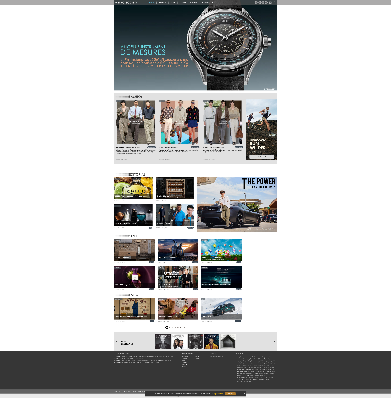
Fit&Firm (256, 375)
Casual (264, 369)
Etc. (249, 361)
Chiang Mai (271, 361)
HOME (151, 3)
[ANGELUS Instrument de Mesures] (195, 45)
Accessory (248, 373)
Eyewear (249, 369)
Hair (263, 363)
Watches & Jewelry (144, 356)
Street (258, 361)
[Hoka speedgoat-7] (261, 130)
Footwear (262, 379)
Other (260, 359)
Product (250, 377)
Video (157, 362)
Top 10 (152, 362)
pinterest (184, 362)
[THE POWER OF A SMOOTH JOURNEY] (237, 204)
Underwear (253, 365)
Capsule (268, 371)
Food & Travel (131, 360)
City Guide (146, 362)
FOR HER (193, 3)
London (258, 357)
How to (124, 360)
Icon (136, 358)
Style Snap (142, 358)
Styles (150, 227)
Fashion (162, 3)
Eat (238, 357)
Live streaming (155, 356)
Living (268, 379)
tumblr (184, 366)
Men (273, 371)
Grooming (123, 358)
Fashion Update (132, 356)
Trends (265, 373)
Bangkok (261, 365)
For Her (172, 356)
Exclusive (125, 362)
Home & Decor (154, 360)
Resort (245, 361)
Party (250, 363)
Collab (262, 371)
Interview (240, 365)
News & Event (168, 360)
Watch (242, 379)
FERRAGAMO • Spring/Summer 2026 (128, 147)
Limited (266, 365)
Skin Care (195, 262)
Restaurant (240, 371)
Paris (248, 367)
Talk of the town (242, 363)
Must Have (132, 362)
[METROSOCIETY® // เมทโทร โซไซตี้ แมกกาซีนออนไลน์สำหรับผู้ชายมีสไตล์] (126, 3)
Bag (254, 373)
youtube (184, 364)
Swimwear (246, 359)
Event (261, 377)
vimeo (197, 358)
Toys (161, 360)
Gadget (255, 379)
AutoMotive (238, 321)
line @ (197, 356)
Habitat (259, 367)
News (244, 375)
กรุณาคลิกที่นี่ (218, 394)
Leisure (183, 3)
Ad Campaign (256, 369)
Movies (243, 367)
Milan (269, 359)
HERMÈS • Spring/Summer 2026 (213, 147)
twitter (184, 360)
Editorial (206, 3)
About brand (165, 356)
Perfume (152, 262)
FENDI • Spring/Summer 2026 (168, 147)
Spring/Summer (151, 147)
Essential (139, 362)
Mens (239, 369)
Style (173, 3)
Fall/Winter (240, 373)
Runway (124, 356)
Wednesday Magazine (216, 356)
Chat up (253, 367)
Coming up (266, 367)
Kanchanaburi (250, 357)
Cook (255, 359)
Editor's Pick (190, 227)
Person (242, 357)
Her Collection (269, 363)
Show (243, 369)
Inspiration (130, 358)
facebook (185, 356)
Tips (265, 375)
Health (266, 377)
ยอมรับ (230, 394)
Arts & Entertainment (143, 360)
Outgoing (264, 357)
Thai (251, 359)
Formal (255, 363)
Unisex (264, 359)
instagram (185, 358)
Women (195, 289)
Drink (261, 375)
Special (246, 365)
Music (272, 367)
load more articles (177, 327)
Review (239, 361)
